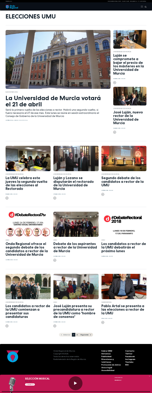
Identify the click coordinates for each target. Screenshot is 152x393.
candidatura (106, 302)
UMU (7, 240)
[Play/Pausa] (75, 383)
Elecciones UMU (12, 92)
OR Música (118, 380)
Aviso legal (106, 367)
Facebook (130, 356)
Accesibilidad (107, 370)
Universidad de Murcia (122, 52)
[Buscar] (144, 7)
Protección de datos (111, 365)
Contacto (129, 351)
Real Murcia (133, 1)
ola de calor (125, 1)
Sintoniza (105, 353)
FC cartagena (142, 1)
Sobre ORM (106, 351)
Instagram (130, 359)
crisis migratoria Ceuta (114, 1)
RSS (127, 365)
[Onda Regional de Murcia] (12, 7)
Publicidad (106, 356)
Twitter (128, 353)
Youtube (129, 362)
